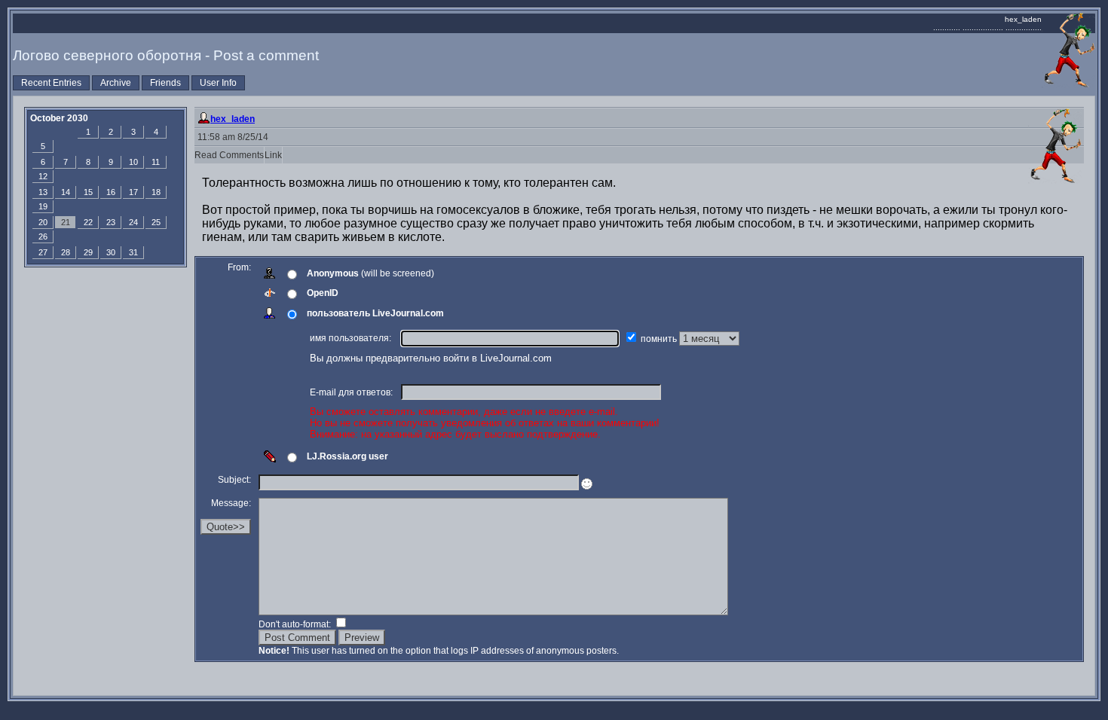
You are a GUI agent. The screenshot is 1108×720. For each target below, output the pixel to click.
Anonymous (333, 273)
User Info (218, 83)
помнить (660, 339)
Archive (115, 83)
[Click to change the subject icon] (586, 484)
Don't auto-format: (296, 624)
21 (65, 222)
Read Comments (229, 155)
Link (273, 155)
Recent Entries (51, 83)
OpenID (322, 293)
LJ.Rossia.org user (347, 456)
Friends (165, 83)
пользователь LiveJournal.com (375, 313)
